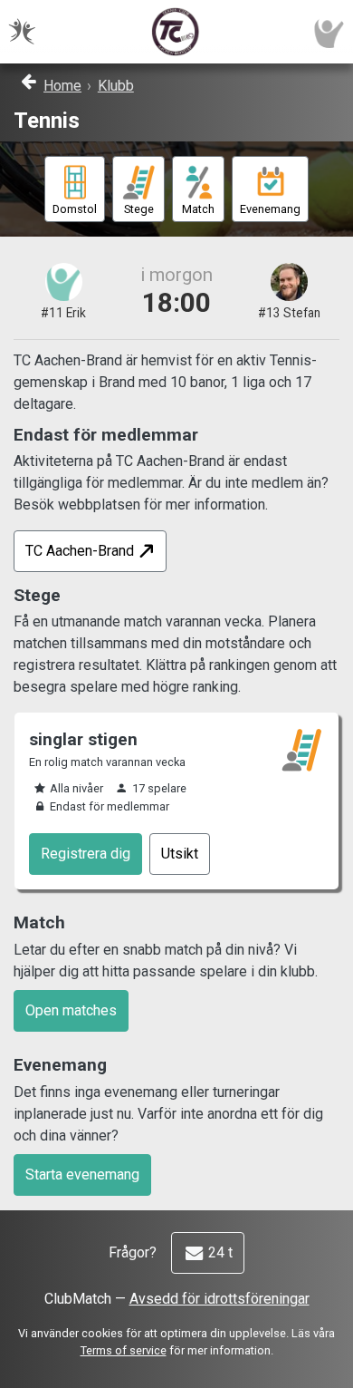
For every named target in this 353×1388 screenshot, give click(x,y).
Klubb (116, 85)
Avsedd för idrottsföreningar (219, 1298)
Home (62, 85)
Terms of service (124, 1350)
